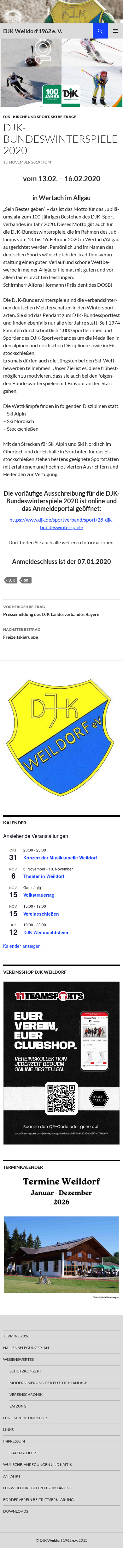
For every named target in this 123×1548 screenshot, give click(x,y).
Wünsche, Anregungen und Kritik (37, 1464)
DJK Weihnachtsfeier (45, 932)
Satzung (17, 1406)
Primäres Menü (115, 31)
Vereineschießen (41, 914)
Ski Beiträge (63, 116)
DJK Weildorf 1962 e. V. (32, 30)
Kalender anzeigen (22, 946)
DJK (12, 580)
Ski (26, 580)
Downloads (15, 1511)
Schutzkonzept (25, 1371)
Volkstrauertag (39, 895)
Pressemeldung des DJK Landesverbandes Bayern (51, 610)
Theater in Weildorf (43, 876)
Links (8, 1429)
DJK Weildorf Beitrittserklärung (37, 1487)
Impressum (14, 1441)
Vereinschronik (26, 1394)
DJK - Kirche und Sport (26, 116)
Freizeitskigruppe (21, 633)
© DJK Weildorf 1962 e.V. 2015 (61, 1540)
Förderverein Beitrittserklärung (38, 1499)
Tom (47, 162)
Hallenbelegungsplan (26, 1347)
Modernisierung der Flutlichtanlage (48, 1382)
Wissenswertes (18, 1359)
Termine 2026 (16, 1336)
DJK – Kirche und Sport (26, 1417)
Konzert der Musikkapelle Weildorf (60, 857)
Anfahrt (11, 1476)
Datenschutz (22, 1452)
